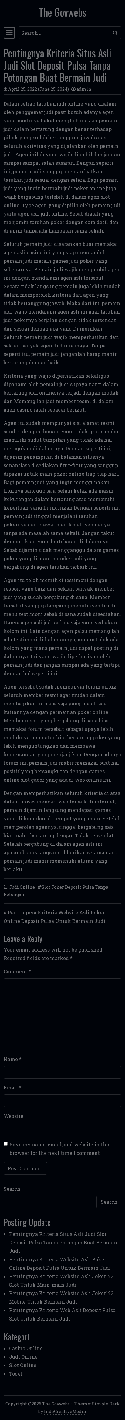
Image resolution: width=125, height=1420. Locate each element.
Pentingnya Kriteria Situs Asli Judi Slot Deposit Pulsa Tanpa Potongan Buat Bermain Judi (63, 1242)
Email (13, 1087)
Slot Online (22, 1365)
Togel (15, 1373)
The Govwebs (62, 12)
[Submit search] (115, 32)
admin (83, 89)
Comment (17, 971)
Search (12, 1189)
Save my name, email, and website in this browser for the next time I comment (60, 1148)
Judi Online (22, 887)
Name (13, 1059)
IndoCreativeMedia (65, 1411)
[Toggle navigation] (9, 32)
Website (13, 1116)
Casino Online (26, 1348)
